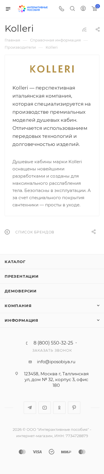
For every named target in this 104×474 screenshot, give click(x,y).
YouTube (44, 407)
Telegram (30, 407)
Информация (21, 320)
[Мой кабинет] (83, 9)
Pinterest (74, 407)
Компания (18, 305)
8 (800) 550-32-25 (53, 343)
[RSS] (84, 29)
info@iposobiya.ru (56, 361)
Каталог (15, 261)
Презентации (22, 276)
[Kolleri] (52, 68)
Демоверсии (21, 291)
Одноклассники (59, 407)
